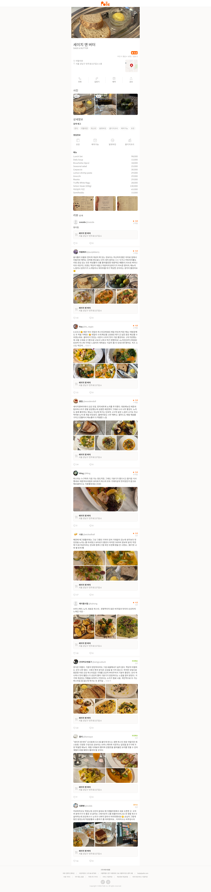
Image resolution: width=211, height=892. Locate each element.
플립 (81, 401)
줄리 (81, 736)
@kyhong (93, 603)
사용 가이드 (66, 877)
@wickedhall (89, 534)
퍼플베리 (82, 252)
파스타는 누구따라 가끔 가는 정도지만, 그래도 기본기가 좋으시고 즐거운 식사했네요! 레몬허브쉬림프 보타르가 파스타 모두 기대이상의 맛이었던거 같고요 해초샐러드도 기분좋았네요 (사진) (105, 481)
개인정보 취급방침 (122, 877)
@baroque (88, 736)
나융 (81, 534)
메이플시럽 (83, 603)
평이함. (76, 227)
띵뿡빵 (82, 806)
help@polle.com (142, 873)
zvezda (82, 222)
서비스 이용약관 (107, 877)
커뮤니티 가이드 (93, 877)
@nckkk (88, 806)
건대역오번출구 (85, 662)
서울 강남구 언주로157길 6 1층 (89, 64)
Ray (81, 326)
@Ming (87, 473)
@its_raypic (88, 326)
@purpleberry (93, 252)
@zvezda (90, 222)
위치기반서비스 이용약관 (140, 877)
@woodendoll (89, 401)
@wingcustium (99, 662)
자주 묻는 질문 (79, 877)
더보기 (88, 345)
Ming (81, 473)
